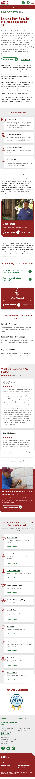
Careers (3, 718)
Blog (2, 762)
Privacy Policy (5, 765)
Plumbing (10, 626)
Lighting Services (8, 349)
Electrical (15, 11)
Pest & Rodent (12, 641)
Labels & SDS (22, 718)
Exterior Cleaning (13, 570)
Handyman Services (14, 585)
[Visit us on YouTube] (8, 748)
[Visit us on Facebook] (3, 748)
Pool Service (11, 658)
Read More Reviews (17, 461)
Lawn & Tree (11, 610)
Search (23, 2)
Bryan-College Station (6, 11)
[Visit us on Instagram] (13, 748)
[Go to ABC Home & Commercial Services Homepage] (17, 757)
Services (12, 546)
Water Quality (12, 672)
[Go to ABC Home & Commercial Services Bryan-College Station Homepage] (5, 3)
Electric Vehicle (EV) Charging (13, 337)
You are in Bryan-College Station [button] (9, 7)
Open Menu (32, 2)
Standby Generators (9, 324)
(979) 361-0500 (28, 2)
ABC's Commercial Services (11, 507)
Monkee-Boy (13, 773)
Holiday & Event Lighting (16, 600)
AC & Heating (12, 537)
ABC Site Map (22, 762)
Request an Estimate (8, 59)
